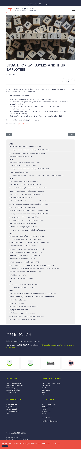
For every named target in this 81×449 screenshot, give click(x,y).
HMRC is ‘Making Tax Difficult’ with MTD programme (26, 236)
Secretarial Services (12, 411)
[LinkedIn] (73, 80)
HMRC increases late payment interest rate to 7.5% (26, 249)
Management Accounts (14, 385)
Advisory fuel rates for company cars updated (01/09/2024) (29, 204)
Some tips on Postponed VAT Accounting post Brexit (26, 316)
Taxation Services (12, 392)
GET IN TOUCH (18, 335)
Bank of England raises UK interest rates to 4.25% (25, 272)
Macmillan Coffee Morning (18, 172)
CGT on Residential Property (18, 300)
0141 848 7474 (32, 4)
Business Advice (11, 405)
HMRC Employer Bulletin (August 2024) (22, 207)
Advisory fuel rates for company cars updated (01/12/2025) (29, 169)
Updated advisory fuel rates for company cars (25, 255)
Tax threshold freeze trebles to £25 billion (22, 259)
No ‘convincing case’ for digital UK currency (24, 284)
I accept (5, 446)
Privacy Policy (16, 440)
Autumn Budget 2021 (16, 303)
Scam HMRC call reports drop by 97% (22, 287)
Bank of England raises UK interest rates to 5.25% (25, 252)
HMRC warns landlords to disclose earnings (23, 181)
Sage (43, 392)
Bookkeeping (10, 388)
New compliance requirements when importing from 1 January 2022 (32, 293)
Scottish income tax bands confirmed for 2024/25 (26, 220)
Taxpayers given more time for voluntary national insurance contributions (34, 268)
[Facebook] (63, 80)
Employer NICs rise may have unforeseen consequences (28, 188)
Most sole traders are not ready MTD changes (24, 162)
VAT (7, 413)
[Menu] (73, 10)
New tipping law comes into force (20, 197)
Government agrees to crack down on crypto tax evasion (29, 242)
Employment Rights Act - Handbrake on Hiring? (25, 146)
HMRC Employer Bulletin (17, 275)
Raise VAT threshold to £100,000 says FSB (22, 223)
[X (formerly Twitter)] (68, 81)
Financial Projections (13, 390)
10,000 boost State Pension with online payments (25, 194)
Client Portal (46, 385)
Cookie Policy (27, 440)
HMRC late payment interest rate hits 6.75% (24, 262)
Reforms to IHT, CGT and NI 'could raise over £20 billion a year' (30, 201)
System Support (11, 409)
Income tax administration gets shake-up (23, 319)
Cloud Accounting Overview (51, 383)
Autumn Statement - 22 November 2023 (22, 246)
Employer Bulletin (22, 124)
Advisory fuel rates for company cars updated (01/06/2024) (29, 214)
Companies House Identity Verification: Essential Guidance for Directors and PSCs (36, 175)
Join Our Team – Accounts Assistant (21, 278)
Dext (43, 394)
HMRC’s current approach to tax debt (22, 313)
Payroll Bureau (11, 407)
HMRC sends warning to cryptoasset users (23, 227)
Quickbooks (46, 390)
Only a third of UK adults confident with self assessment (27, 230)
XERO (44, 388)
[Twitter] (39, 2)
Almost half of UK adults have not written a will (25, 184)
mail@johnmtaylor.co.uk (44, 4)
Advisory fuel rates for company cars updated (25, 239)
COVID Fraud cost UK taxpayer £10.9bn (22, 165)
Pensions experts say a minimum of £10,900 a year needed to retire (32, 297)
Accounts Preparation (13, 383)
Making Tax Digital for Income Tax (20, 156)
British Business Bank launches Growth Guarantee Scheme (29, 210)
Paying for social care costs (18, 310)
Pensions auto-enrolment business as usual (23, 306)
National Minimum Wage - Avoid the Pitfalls (24, 217)
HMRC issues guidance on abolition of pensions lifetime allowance (31, 265)
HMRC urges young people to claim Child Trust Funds (27, 153)
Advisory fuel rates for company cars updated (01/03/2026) (29, 150)
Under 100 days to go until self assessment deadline (26, 191)
